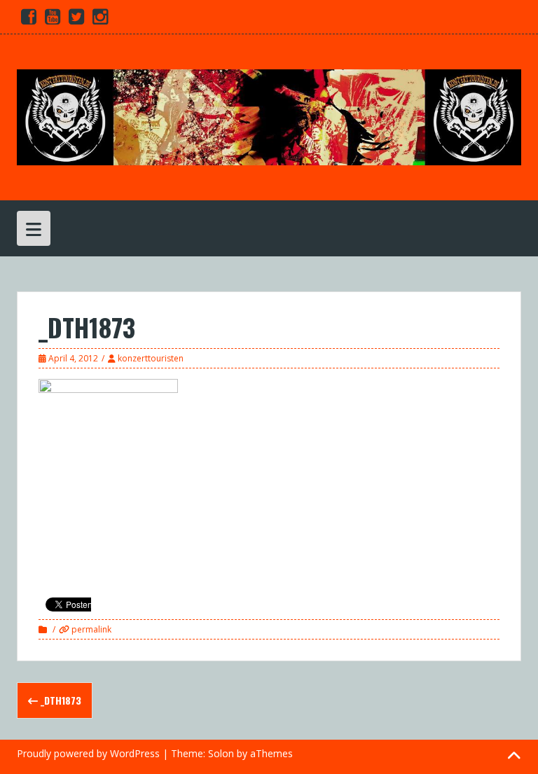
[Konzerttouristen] (269, 116)
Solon (221, 753)
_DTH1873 (59, 700)
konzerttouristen (151, 358)
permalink (90, 629)
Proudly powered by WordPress (88, 753)
